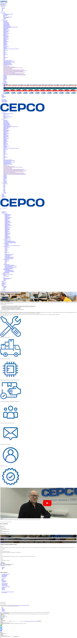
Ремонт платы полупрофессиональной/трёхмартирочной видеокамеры (13, 71)
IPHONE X (5, 142)
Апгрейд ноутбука (7, 255)
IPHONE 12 (5, 137)
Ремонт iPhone (6, 20)
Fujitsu (4, 90)
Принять (2, 618)
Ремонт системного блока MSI (8, 60)
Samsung (5, 192)
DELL (4, 51)
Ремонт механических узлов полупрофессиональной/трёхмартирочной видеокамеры (15, 70)
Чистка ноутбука (7, 256)
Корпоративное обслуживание (8, 116)
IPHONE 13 (5, 134)
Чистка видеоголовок (6, 66)
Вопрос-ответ (5, 15)
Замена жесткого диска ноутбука (9, 254)
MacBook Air (5, 47)
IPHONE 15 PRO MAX (7, 27)
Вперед (4, 563)
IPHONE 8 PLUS (6, 43)
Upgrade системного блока (7, 61)
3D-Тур (5, 114)
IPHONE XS (5, 42)
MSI (4, 55)
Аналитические (3, 615)
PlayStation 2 (5, 176)
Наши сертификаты (6, 17)
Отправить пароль (16, 636)
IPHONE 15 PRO (6, 28)
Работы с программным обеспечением (10, 242)
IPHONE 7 (5, 145)
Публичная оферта (4, 592)
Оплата (5, 118)
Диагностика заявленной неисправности (9, 166)
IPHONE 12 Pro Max (6, 36)
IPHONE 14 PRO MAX (7, 30)
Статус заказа (4, 211)
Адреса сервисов (4, 212)
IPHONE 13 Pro (6, 34)
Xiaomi (4, 152)
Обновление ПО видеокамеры (8, 168)
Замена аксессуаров (8, 240)
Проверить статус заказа (3, 3)
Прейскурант (4, 283)
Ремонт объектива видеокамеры (8, 68)
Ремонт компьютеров (7, 24)
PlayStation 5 (5, 79)
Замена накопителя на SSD (7, 63)
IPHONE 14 (5, 132)
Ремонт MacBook (6, 121)
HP (16, 605)
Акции (3, 194)
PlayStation (5, 75)
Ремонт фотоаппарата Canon (7, 163)
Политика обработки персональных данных (8, 591)
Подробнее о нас (2, 542)
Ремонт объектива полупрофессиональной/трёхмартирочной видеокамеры (14, 69)
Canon (4, 85)
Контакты (3, 97)
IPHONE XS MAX (6, 41)
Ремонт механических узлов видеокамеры (9, 72)
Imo (2, 607)
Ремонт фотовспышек (7, 25)
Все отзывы (2, 562)
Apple (4, 86)
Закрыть (2, 619)
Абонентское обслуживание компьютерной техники (11, 126)
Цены (2, 94)
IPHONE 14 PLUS (6, 131)
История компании (6, 14)
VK (2, 299)
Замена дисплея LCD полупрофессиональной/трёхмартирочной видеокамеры (14, 171)
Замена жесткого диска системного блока (9, 62)
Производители (4, 83)
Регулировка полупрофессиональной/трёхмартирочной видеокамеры (13, 67)
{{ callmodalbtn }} (39, 621)
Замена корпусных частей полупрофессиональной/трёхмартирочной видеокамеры (15, 174)
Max (2, 9)
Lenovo (4, 58)
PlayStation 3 (5, 77)
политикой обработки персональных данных (30, 621)
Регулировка (5, 65)
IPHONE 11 (5, 139)
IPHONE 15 (5, 129)
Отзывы (3, 195)
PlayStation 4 (5, 78)
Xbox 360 (5, 80)
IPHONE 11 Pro (6, 39)
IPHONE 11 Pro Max (6, 38)
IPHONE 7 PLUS (6, 45)
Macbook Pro (5, 147)
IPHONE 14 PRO (6, 31)
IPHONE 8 (5, 44)
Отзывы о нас (4, 587)
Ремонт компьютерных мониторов (8, 268)
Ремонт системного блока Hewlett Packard (9, 160)
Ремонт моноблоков (6, 23)
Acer (4, 59)
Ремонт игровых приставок (7, 26)
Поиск (3, 285)
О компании (3, 13)
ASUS (4, 49)
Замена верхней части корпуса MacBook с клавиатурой (11, 48)
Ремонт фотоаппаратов (7, 124)
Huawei (5, 91)
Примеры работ (4, 96)
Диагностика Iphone (6, 46)
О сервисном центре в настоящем (8, 113)
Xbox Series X (5, 82)
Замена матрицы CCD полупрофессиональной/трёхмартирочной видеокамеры (14, 173)
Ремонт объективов (6, 272)
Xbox (4, 179)
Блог (4, 16)
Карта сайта (3, 589)
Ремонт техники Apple (5, 583)
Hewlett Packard (6, 50)
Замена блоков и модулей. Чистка (9, 241)
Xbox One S (5, 81)
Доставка (5, 18)
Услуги (3, 19)
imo (2, 10)
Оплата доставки (4, 576)
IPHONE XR (5, 40)
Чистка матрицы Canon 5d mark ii (8, 64)
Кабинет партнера (4, 581)
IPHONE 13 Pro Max (6, 33)
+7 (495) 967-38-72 (2, 5)
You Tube (3, 610)
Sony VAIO (5, 52)
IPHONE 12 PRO (6, 37)
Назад (1, 563)
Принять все (2, 614)
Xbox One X (5, 181)
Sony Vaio (5, 93)
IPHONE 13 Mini (6, 35)
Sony (4, 184)
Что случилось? (4, 102)
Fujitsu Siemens (6, 54)
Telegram (3, 8)
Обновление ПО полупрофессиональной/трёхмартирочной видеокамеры (14, 73)
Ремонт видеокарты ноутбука (9, 258)
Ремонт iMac (5, 21)
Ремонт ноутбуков (6, 22)
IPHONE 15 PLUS (6, 29)
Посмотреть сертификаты (3, 537)
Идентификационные (4, 616)
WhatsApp (3, 7)
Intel (4, 92)
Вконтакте (3, 609)
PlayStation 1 (5, 76)
